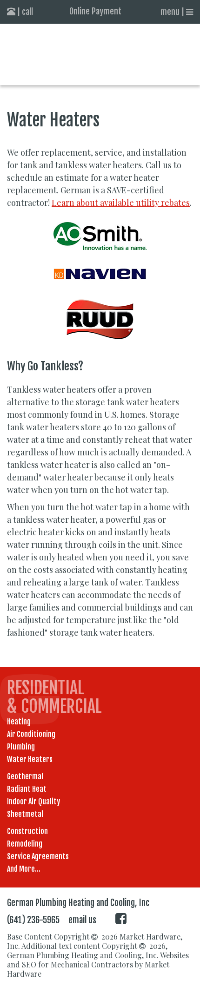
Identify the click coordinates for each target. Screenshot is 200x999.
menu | (173, 12)
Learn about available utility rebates (121, 202)
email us (82, 920)
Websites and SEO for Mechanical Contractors (98, 959)
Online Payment (95, 11)
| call (24, 12)
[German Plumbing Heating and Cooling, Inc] (100, 54)
